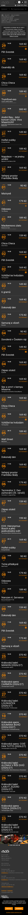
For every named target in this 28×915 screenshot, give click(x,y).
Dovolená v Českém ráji (13, 339)
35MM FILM (4, 20)
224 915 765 (22, 5)
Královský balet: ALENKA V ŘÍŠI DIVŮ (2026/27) (12, 765)
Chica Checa (8, 83)
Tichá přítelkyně (9, 564)
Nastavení (8, 908)
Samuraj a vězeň (10, 323)
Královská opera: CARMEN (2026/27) (12, 683)
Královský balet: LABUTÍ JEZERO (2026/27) (10, 787)
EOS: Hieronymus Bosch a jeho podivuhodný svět (10, 528)
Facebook (3, 890)
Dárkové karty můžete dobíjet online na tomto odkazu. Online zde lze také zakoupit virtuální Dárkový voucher (14, 34)
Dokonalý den (8, 307)
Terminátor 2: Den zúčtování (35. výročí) (13, 491)
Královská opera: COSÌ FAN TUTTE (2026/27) (13, 745)
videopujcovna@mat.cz (7, 886)
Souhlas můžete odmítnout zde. (14, 912)
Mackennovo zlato (11, 225)
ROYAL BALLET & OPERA (7, 16)
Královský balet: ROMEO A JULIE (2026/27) (10, 827)
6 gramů (5, 292)
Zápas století (8, 370)
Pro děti (7, 15)
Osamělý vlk (8, 67)
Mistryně (6, 193)
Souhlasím (19, 908)
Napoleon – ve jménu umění (12, 158)
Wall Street (7, 439)
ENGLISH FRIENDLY (6, 22)
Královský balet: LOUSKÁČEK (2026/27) (9, 703)
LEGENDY (16, 19)
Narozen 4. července (12, 597)
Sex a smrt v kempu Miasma (12, 388)
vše (2, 15)
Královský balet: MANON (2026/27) (11, 664)
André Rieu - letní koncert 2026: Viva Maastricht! (11, 120)
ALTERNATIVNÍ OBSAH (7, 18)
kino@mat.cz (4, 879)
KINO (3, 5)
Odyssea (6, 209)
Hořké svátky (8, 140)
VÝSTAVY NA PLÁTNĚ (7, 19)
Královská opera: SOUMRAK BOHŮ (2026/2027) (10, 725)
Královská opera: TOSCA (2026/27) (11, 807)
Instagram (10, 890)
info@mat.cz (4, 872)
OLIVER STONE (12, 20)
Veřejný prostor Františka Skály (9, 177)
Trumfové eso (8, 99)
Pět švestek (7, 52)
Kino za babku (15, 15)
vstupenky (23, 46)
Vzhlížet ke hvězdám (12, 275)
